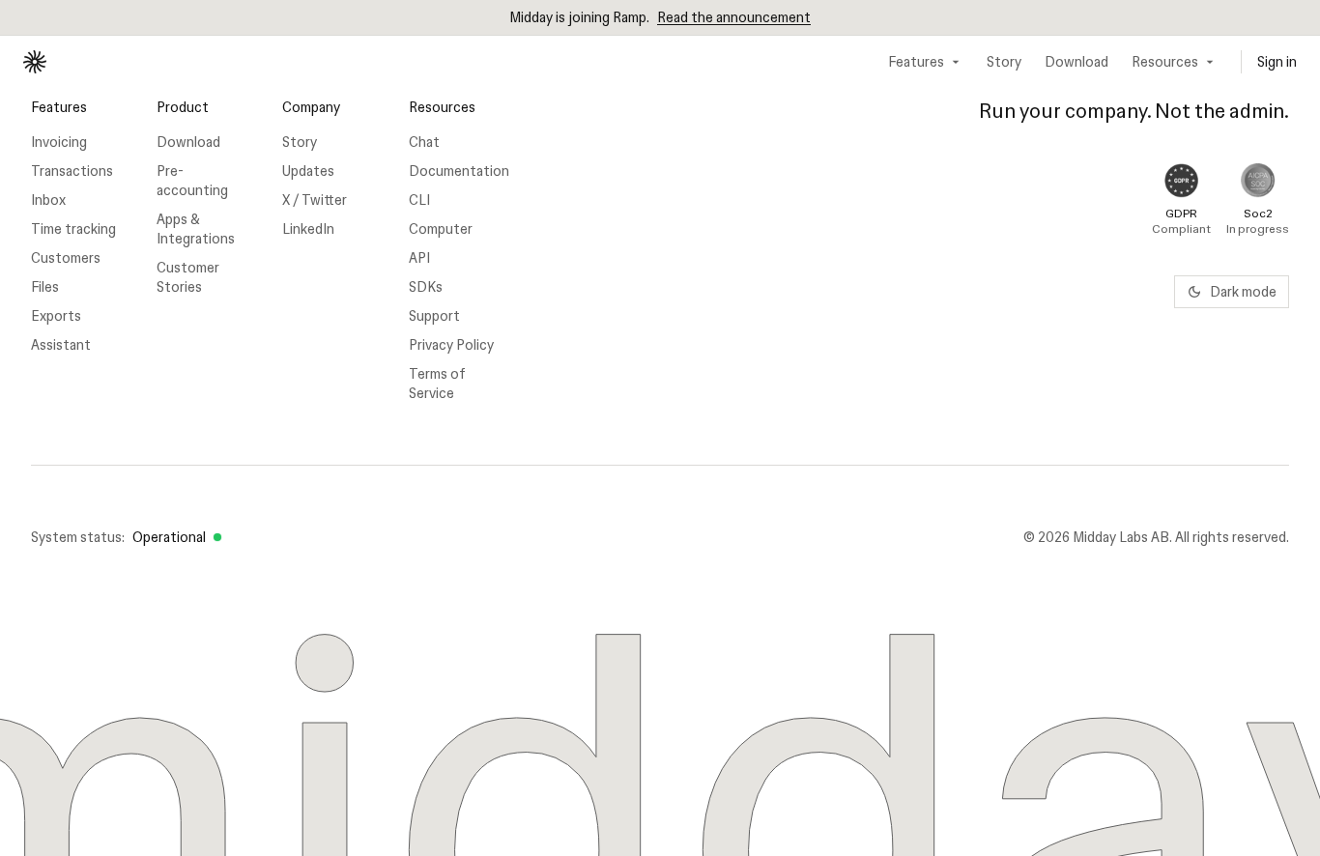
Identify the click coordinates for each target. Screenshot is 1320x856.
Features (916, 62)
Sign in (1277, 62)
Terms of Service (437, 383)
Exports (56, 316)
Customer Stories (188, 277)
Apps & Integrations (196, 229)
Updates (308, 171)
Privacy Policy (451, 345)
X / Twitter (314, 200)
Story (1004, 62)
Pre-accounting (192, 180)
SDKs (426, 287)
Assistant (61, 345)
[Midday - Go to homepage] (34, 61)
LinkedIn (308, 229)
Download (1076, 62)
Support (434, 316)
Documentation (456, 171)
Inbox (48, 200)
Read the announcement (734, 17)
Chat (424, 142)
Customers (65, 258)
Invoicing (59, 142)
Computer (441, 229)
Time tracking (73, 229)
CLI (419, 200)
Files (45, 287)
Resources (1165, 62)
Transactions (72, 171)
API (419, 258)
